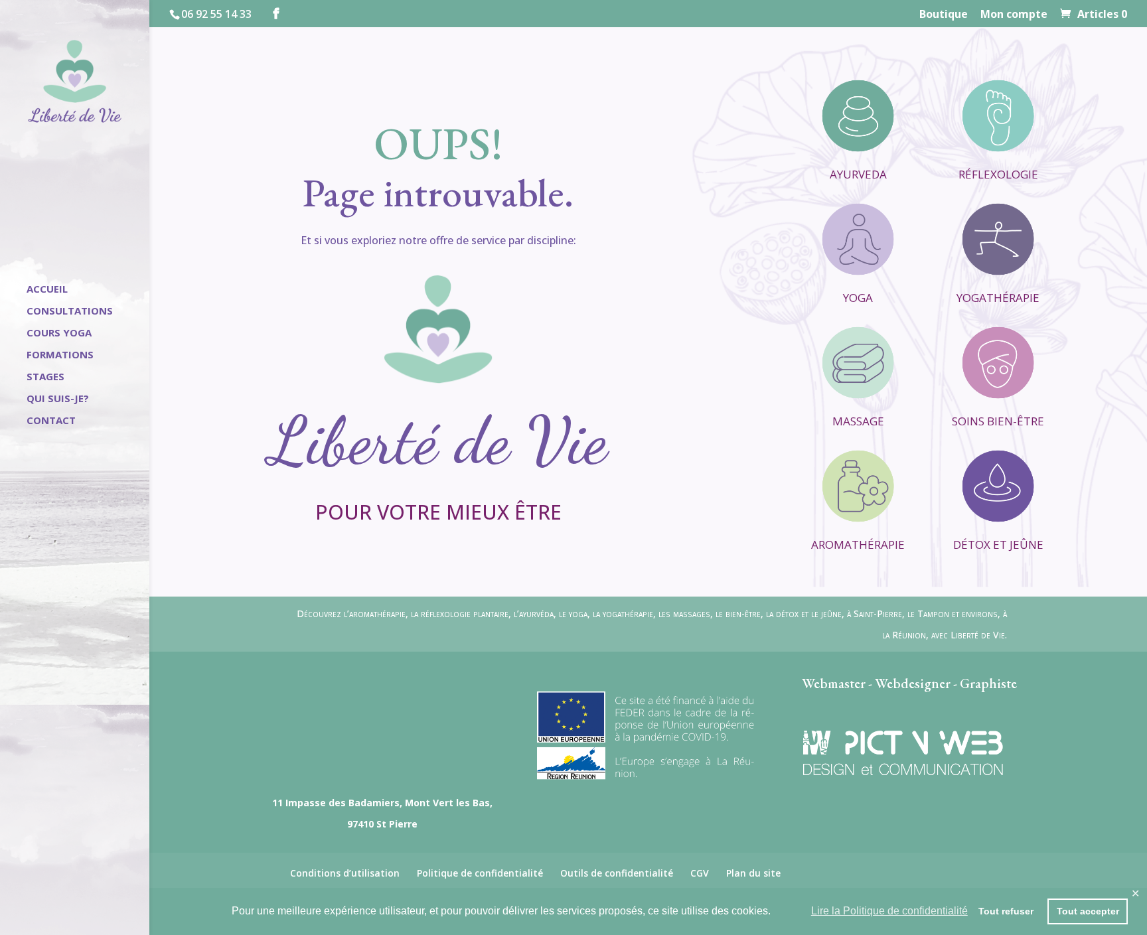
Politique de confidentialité (480, 873)
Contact (51, 421)
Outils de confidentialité (616, 873)
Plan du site (753, 873)
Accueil (47, 289)
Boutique (943, 15)
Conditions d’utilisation (345, 873)
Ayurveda (858, 174)
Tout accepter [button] (1088, 911)
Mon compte (1013, 15)
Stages (45, 377)
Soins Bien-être (998, 421)
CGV (699, 873)
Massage (858, 421)
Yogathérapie (997, 297)
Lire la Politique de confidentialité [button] (889, 910)
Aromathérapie (858, 544)
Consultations (70, 311)
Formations (60, 355)
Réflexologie (998, 174)
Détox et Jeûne (998, 544)
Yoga (858, 297)
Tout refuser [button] (1005, 911)
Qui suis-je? (58, 399)
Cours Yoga (59, 333)
